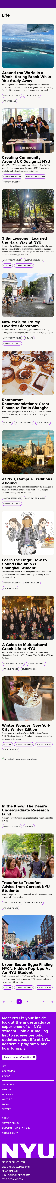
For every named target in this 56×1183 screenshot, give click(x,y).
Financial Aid (10, 1171)
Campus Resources (12, 177)
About (5, 1118)
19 (44, 1001)
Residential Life (32, 583)
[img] (28, 46)
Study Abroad (9, 101)
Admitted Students (12, 260)
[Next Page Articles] (52, 1001)
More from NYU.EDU (13, 1162)
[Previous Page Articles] (4, 1001)
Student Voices (32, 96)
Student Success (12, 1179)
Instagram (8, 1084)
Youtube (7, 1099)
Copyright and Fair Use (16, 1128)
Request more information (17, 1057)
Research (29, 826)
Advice (6, 1076)
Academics (8, 1071)
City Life (7, 266)
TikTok (5, 1104)
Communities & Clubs (35, 177)
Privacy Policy (10, 1123)
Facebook (8, 1094)
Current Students (11, 96)
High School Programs (16, 1175)
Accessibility (10, 1133)
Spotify (6, 1109)
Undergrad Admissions (16, 1167)
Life (4, 1066)
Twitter (6, 1089)
